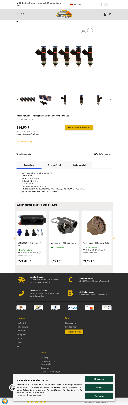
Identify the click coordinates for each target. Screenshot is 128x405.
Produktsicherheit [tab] (79, 165)
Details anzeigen (99, 396)
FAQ (17, 346)
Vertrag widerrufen (74, 332)
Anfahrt (19, 342)
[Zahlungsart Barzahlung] (21, 308)
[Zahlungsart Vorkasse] (38, 308)
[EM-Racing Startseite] (64, 14)
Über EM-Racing (21, 323)
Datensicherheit (21, 331)
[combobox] (85, 4)
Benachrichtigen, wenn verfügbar (79, 128)
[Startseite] (17, 22)
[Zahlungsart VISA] (89, 308)
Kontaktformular (70, 327)
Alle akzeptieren (99, 379)
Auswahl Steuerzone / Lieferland (27, 134)
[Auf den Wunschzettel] (90, 30)
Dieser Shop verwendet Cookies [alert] (32, 380)
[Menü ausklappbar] (17, 14)
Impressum (37, 395)
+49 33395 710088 (53, 372)
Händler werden (70, 323)
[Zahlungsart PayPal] (72, 308)
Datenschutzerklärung (24, 395)
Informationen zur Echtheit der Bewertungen (95, 402)
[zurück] (17, 100)
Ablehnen (99, 387)
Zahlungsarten (21, 335)
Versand (33, 131)
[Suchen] (22, 14)
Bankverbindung (22, 327)
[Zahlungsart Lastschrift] (55, 308)
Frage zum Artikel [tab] (54, 165)
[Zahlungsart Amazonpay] (107, 308)
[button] (105, 14)
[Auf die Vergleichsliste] (83, 30)
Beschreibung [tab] (29, 165)
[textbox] (85, 4)
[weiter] (111, 100)
